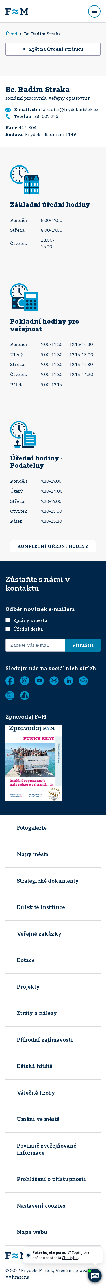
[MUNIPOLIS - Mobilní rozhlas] (54, 680)
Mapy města (33, 854)
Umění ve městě (38, 1119)
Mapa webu (32, 1232)
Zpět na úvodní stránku (56, 49)
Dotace (25, 960)
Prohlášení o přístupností (51, 1179)
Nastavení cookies (41, 1206)
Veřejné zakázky (39, 934)
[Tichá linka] (83, 680)
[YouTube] (39, 680)
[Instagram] (24, 680)
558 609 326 (46, 116)
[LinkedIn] (68, 680)
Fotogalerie (32, 828)
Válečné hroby (36, 1093)
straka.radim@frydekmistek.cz (65, 109)
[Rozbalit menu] (94, 11)
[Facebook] (9, 680)
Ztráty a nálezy (37, 1013)
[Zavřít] (97, 1252)
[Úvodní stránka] (16, 11)
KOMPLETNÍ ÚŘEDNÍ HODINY (53, 546)
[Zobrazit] (9, 695)
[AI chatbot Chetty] (94, 1275)
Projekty (28, 987)
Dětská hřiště (34, 1066)
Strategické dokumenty (48, 881)
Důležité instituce (41, 907)
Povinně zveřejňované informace (46, 1149)
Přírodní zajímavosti (45, 1040)
